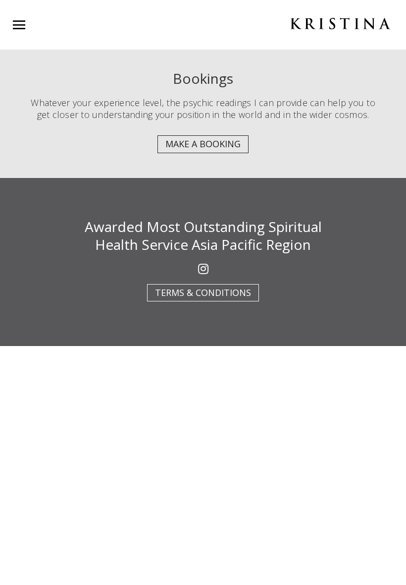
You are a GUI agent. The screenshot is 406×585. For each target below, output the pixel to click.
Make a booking (203, 144)
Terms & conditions (203, 292)
